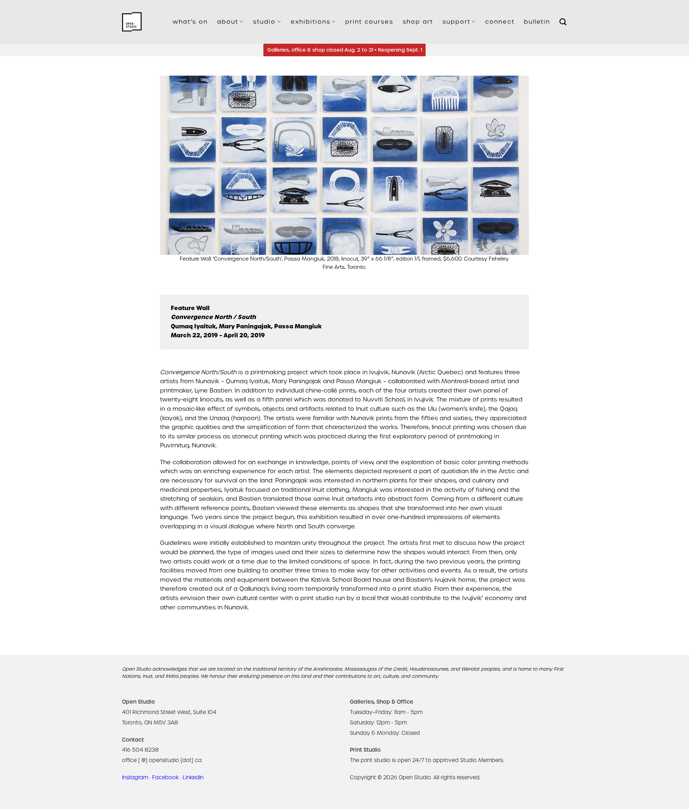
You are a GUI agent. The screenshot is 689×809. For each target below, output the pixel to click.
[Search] (563, 21)
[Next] (512, 173)
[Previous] (176, 173)
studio (264, 21)
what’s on (190, 21)
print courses (369, 21)
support (456, 21)
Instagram (135, 777)
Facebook (165, 777)
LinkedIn (193, 777)
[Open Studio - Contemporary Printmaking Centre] (132, 22)
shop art (418, 21)
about (227, 21)
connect (500, 21)
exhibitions (311, 21)
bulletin (537, 21)
